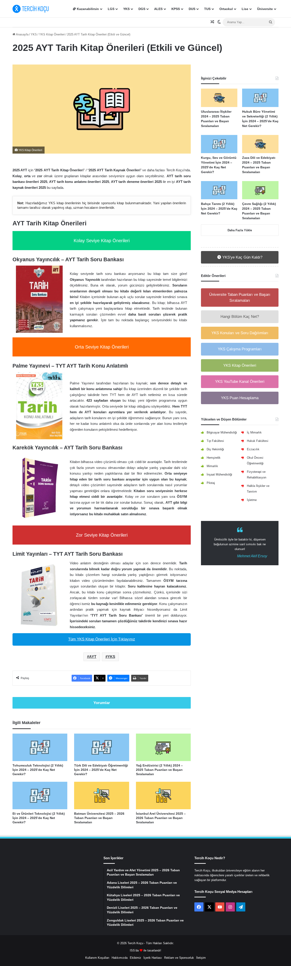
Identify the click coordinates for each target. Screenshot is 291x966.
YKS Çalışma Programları (240, 349)
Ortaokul (226, 9)
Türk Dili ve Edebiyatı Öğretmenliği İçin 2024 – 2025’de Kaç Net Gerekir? (101, 770)
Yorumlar (101, 703)
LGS (111, 9)
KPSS (175, 9)
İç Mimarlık (254, 432)
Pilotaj (211, 483)
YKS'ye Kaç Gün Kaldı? (241, 257)
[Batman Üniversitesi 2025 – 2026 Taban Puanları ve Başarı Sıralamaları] (101, 795)
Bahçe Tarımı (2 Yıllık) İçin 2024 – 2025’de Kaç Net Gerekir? (219, 208)
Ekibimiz (135, 957)
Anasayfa (21, 34)
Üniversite (265, 9)
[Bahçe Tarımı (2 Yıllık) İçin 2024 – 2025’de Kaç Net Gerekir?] (219, 190)
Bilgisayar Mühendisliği (222, 432)
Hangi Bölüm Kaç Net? (240, 316)
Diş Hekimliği (215, 449)
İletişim (201, 957)
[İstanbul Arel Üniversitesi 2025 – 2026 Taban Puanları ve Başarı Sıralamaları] (163, 795)
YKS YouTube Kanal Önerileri (239, 381)
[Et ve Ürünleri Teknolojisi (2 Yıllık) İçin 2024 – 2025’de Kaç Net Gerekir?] (40, 795)
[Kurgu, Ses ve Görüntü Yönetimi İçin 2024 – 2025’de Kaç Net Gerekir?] (219, 144)
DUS (192, 9)
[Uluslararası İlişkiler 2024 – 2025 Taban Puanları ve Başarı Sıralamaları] (219, 98)
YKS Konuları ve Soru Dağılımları (239, 333)
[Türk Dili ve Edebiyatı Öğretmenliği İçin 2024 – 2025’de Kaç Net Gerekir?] (101, 747)
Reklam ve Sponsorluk (179, 957)
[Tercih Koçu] (31, 9)
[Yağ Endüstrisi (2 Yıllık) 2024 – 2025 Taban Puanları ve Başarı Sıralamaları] (163, 747)
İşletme (252, 500)
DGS (141, 9)
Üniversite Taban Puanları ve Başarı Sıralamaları (239, 297)
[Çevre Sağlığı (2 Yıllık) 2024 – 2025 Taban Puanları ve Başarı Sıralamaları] (260, 190)
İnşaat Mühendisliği (219, 474)
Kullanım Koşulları (97, 957)
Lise (245, 9)
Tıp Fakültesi (215, 441)
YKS (126, 9)
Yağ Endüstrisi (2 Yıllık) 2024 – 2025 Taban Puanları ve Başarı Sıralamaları (159, 770)
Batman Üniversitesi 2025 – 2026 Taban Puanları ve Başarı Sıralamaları (99, 818)
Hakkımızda (120, 957)
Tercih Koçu (135, 943)
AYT (92, 657)
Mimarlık (212, 466)
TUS (207, 9)
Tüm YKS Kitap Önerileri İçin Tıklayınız (101, 639)
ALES (158, 9)
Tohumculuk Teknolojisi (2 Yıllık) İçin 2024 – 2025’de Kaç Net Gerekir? (38, 770)
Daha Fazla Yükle (240, 230)
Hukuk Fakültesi (257, 441)
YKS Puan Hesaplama (239, 398)
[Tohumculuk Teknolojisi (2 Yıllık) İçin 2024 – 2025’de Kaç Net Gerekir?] (40, 747)
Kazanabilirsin (87, 9)
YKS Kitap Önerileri (52, 34)
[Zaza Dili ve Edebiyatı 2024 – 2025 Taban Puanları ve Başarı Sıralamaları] (260, 144)
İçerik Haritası (152, 957)
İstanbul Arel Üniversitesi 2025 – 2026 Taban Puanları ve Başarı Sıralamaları (161, 818)
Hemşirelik (214, 457)
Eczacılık (253, 449)
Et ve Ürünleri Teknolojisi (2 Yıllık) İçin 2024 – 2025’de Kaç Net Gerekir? (39, 818)
